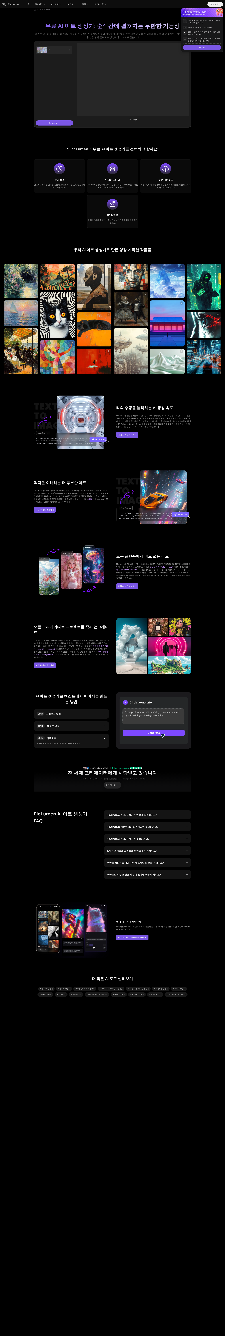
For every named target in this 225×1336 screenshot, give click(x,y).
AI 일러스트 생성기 (137, 995)
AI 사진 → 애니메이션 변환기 (138, 990)
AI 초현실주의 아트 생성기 (84, 990)
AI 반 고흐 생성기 (46, 990)
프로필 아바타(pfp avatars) (161, 567)
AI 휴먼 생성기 (76, 995)
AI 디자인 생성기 (45, 995)
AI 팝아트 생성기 (64, 990)
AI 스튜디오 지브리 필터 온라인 (111, 990)
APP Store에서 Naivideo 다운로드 (132, 938)
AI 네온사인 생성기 (161, 990)
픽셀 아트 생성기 (118, 995)
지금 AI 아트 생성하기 (127, 435)
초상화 (90, 499)
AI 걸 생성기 (61, 995)
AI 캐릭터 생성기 (179, 990)
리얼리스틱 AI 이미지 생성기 (96, 995)
